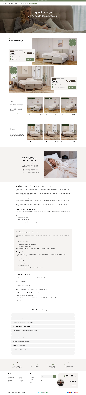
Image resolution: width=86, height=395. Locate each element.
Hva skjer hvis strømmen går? (18, 337)
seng (22, 189)
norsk (9, 392)
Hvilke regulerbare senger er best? (19, 345)
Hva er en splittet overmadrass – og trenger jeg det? (22, 318)
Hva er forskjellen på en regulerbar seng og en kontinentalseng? (25, 330)
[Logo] (6, 3)
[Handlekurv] (82, 3)
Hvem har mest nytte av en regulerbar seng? (21, 315)
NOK (12, 392)
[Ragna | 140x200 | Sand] (35, 132)
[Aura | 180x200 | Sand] (35, 105)
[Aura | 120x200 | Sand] (69, 105)
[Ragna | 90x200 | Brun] (52, 132)
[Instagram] (42, 380)
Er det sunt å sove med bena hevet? (19, 349)
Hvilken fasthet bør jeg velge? (18, 334)
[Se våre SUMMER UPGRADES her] (43, 0)
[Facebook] (44, 380)
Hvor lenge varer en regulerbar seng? (20, 352)
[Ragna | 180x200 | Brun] (69, 132)
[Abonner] (54, 376)
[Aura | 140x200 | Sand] (52, 105)
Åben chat (74, 385)
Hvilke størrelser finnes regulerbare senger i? (21, 341)
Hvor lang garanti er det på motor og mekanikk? (22, 326)
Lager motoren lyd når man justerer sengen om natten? (23, 322)
